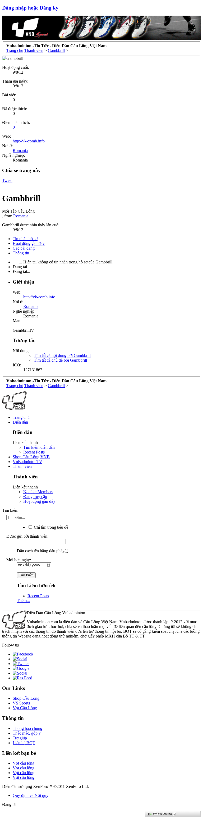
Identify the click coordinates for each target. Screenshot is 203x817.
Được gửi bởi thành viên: (27, 536)
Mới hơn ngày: (18, 560)
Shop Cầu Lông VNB (31, 457)
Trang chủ (21, 417)
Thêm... (23, 600)
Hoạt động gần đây (29, 243)
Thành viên (22, 466)
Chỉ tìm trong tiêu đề (50, 527)
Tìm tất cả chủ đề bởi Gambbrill (60, 360)
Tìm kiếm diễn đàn (39, 447)
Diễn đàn (20, 422)
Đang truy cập (35, 496)
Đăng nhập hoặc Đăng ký (30, 8)
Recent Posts (34, 452)
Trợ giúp (20, 738)
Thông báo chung (27, 728)
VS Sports (21, 703)
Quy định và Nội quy (30, 795)
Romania (20, 150)
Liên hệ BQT (24, 742)
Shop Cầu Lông (26, 698)
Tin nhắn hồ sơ (25, 238)
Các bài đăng (24, 248)
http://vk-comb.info (29, 141)
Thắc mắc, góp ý (27, 733)
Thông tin (21, 253)
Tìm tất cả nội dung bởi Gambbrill (62, 355)
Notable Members (38, 492)
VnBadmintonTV (27, 461)
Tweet (7, 180)
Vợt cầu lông (23, 763)
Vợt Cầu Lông (25, 708)
